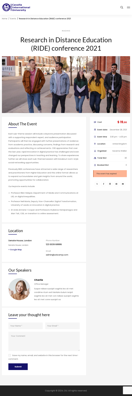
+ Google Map (15, 249)
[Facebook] (103, 183)
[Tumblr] (116, 183)
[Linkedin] (110, 183)
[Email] (122, 183)
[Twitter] (97, 183)
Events (13, 18)
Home (4, 18)
